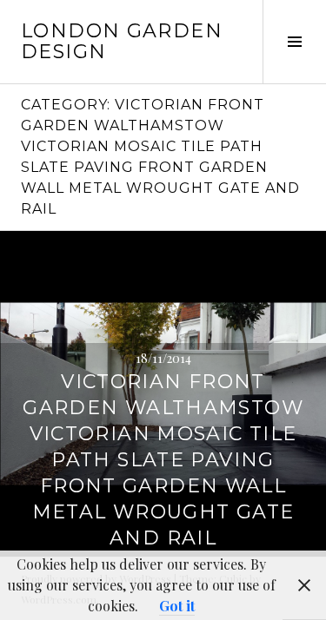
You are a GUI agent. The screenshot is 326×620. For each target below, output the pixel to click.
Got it (177, 606)
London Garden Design (122, 41)
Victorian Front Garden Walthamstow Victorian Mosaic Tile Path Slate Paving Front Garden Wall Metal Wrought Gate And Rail (163, 460)
